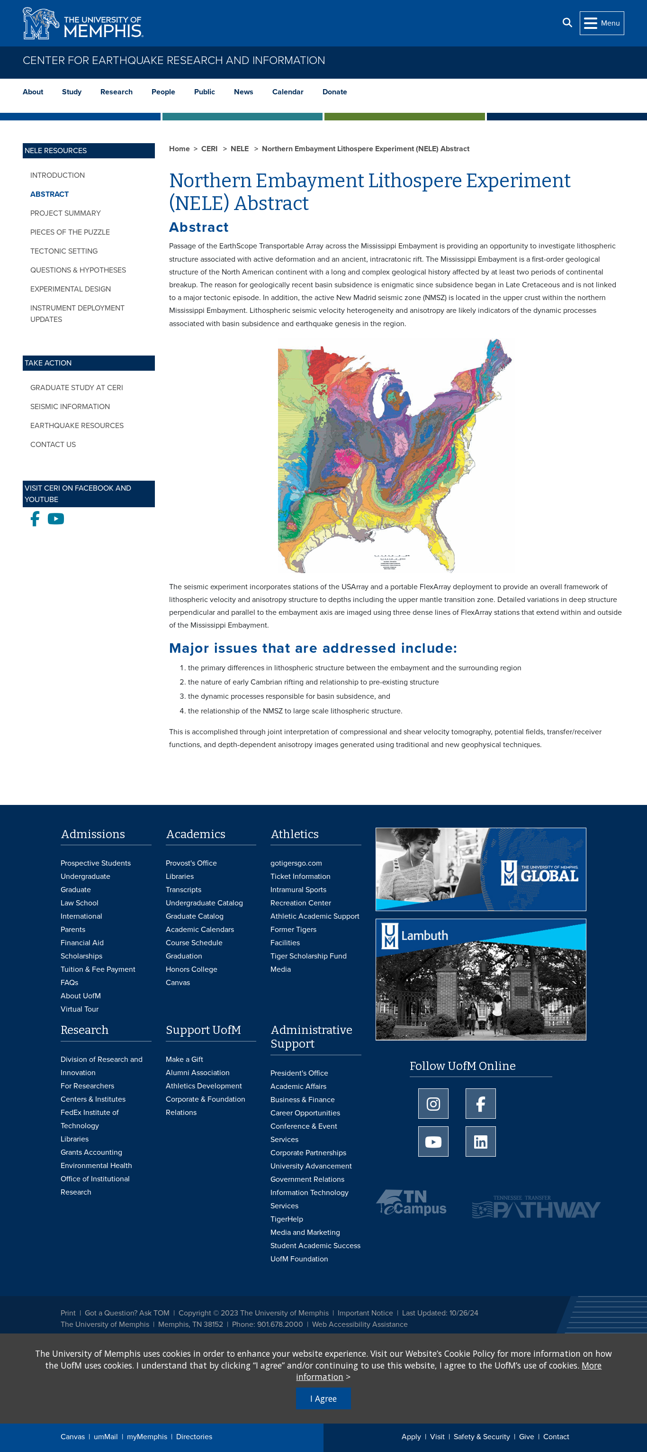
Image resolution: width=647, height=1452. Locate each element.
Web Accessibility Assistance (360, 1324)
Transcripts (183, 890)
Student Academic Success (315, 1246)
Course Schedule (194, 943)
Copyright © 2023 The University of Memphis (254, 1313)
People (163, 92)
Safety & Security (482, 1437)
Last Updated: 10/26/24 (440, 1313)
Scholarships (81, 956)
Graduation (184, 956)
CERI (210, 149)
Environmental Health (96, 1165)
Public (204, 92)
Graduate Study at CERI (76, 388)
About (33, 92)
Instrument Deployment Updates (77, 313)
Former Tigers (293, 929)
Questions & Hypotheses (78, 270)
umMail (106, 1437)
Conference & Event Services (303, 1133)
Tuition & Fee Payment (98, 969)
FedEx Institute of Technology (90, 1119)
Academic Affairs (298, 1086)
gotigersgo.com (296, 863)
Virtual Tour (80, 1009)
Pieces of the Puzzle (70, 232)
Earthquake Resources (77, 425)
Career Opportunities (305, 1113)
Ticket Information (300, 876)
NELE (241, 149)
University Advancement (311, 1166)
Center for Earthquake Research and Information (174, 60)
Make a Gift (184, 1059)
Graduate (76, 890)
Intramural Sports (298, 890)
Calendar (288, 92)
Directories (194, 1437)
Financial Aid (82, 943)
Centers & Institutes (93, 1099)
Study (71, 92)
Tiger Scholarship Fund (308, 956)
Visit (437, 1437)
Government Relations (307, 1179)
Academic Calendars (200, 929)
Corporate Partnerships (308, 1153)
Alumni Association (198, 1073)
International (81, 916)
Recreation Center (300, 903)
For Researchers (87, 1086)
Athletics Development (204, 1086)
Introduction (57, 175)
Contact (556, 1437)
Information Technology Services (309, 1199)
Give (526, 1437)
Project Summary (65, 213)
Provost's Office (191, 863)
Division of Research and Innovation (102, 1066)
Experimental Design (70, 289)
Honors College (191, 969)
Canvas (73, 1437)
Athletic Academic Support (314, 916)
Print (68, 1313)
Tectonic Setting (64, 251)
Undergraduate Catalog (204, 903)
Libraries (180, 876)
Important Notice (365, 1313)
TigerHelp (286, 1219)
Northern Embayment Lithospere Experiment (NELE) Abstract (365, 149)
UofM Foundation (299, 1259)
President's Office (299, 1073)
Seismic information (70, 406)
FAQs (69, 982)
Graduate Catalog (195, 916)
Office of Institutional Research (95, 1185)
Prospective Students (96, 863)
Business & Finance (302, 1100)
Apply (411, 1437)
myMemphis (147, 1437)
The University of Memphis (105, 1324)
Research (116, 92)
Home (179, 149)
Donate (335, 92)
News (243, 92)
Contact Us (53, 444)
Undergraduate (85, 876)
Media (280, 969)
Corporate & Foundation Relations (205, 1106)
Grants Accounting (91, 1152)
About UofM (81, 996)
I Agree (323, 1398)
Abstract (49, 194)
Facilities (285, 943)
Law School (80, 903)
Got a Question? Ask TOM (127, 1313)
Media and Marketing (305, 1232)
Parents (73, 929)
